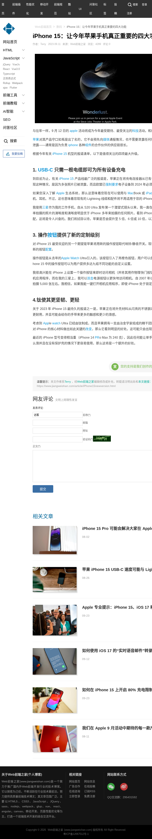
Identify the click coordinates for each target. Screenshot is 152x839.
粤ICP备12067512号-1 (76, 833)
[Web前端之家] (9, 30)
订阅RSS (89, 791)
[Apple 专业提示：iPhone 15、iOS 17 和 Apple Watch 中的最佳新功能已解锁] (55, 620)
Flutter (13, 87)
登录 (144, 4)
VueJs (16, 64)
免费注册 (89, 796)
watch (56, 323)
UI (80, 8)
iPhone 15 (66, 178)
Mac (131, 193)
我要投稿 (17, 153)
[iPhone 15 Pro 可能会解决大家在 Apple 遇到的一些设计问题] (55, 540)
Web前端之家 (85, 381)
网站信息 (89, 781)
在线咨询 (74, 791)
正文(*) (36, 446)
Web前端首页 (43, 26)
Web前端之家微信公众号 (111, 787)
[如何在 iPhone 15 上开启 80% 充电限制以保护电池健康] (55, 700)
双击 (90, 278)
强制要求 (111, 184)
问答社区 (10, 128)
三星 (45, 207)
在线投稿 (89, 786)
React (6, 69)
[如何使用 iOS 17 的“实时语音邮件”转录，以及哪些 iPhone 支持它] (55, 661)
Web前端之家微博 (124, 787)
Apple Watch (70, 258)
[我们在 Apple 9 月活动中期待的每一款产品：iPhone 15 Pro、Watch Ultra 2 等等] (55, 739)
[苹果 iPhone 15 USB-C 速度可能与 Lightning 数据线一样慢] (55, 579)
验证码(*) (88, 439)
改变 (89, 329)
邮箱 (85, 422)
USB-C (45, 169)
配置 (48, 249)
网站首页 (10, 42)
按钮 (52, 235)
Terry (68, 381)
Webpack (17, 83)
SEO (6, 120)
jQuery (6, 64)
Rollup (6, 83)
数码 (59, 26)
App (46, 323)
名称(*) (86, 414)
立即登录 (74, 796)
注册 (129, 13)
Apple (60, 193)
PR (97, 337)
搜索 (135, 4)
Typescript (9, 73)
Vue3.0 (16, 69)
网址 (85, 430)
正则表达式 (9, 78)
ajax (5, 87)
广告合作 (74, 786)
